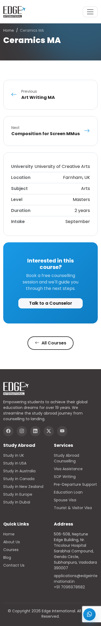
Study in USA (14, 463)
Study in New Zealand (23, 486)
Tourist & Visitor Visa (73, 507)
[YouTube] (62, 431)
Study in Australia (19, 471)
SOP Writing (65, 476)
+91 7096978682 (69, 587)
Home (8, 30)
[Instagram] (22, 431)
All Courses (53, 343)
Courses (11, 549)
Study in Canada (18, 478)
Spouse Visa (65, 500)
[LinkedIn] (35, 431)
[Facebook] (8, 431)
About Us (11, 542)
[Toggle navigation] (90, 11)
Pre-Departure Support (75, 484)
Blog (7, 557)
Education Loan (68, 492)
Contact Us (14, 565)
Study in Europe (17, 494)
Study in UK (13, 455)
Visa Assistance (68, 469)
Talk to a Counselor (50, 303)
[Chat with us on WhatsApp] (89, 614)
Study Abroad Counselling (66, 458)
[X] (49, 431)
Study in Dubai (16, 502)
